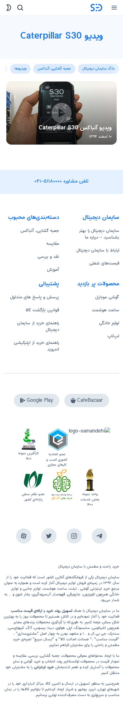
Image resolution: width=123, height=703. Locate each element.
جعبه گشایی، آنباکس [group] (54, 68)
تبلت (73, 589)
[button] (9, 65)
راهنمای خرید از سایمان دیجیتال (38, 326)
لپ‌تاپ (113, 336)
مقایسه (52, 243)
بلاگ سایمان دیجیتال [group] (98, 68)
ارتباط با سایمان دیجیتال (97, 250)
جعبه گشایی (50, 656)
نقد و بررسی (48, 256)
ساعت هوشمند (105, 310)
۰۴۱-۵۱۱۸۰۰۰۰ (48, 181)
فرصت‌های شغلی (104, 263)
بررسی (33, 656)
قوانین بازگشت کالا (42, 310)
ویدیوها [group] (20, 68)
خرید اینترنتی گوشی (94, 589)
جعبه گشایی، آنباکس (39, 230)
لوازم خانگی (109, 323)
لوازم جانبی (32, 589)
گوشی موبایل (107, 297)
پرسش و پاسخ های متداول (34, 297)
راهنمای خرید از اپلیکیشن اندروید (36, 346)
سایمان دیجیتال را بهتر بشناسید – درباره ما (99, 234)
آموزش (53, 269)
